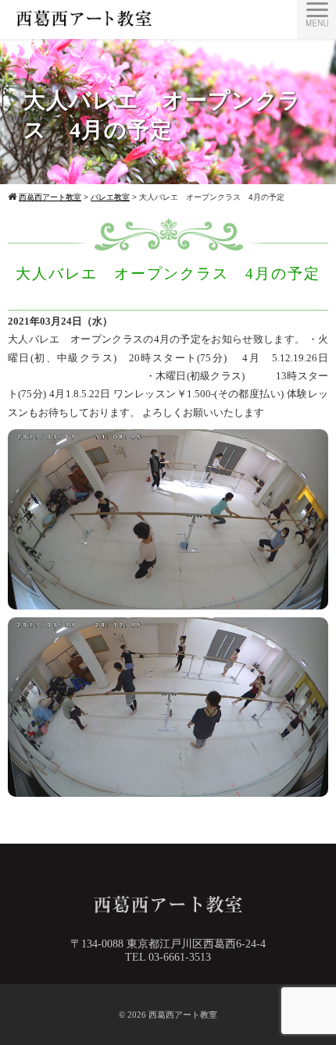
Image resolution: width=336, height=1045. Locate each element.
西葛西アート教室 (182, 1014)
